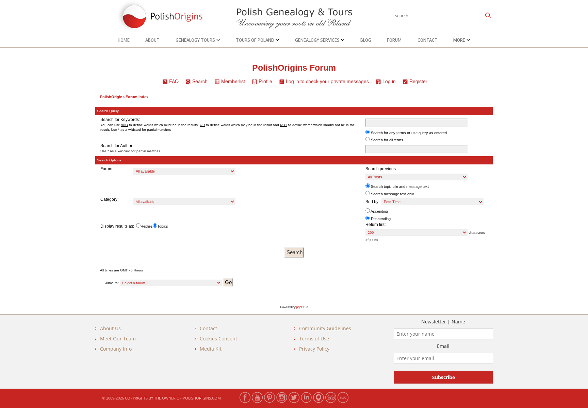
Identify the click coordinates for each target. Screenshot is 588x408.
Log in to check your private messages (327, 81)
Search (200, 81)
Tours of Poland (255, 40)
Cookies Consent (218, 338)
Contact (428, 40)
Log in (389, 81)
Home (124, 40)
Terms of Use (314, 338)
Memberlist (233, 81)
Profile (265, 81)
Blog (365, 40)
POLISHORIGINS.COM (202, 398)
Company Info (116, 348)
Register (418, 81)
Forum (394, 40)
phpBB (300, 307)
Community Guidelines (325, 328)
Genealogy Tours (196, 40)
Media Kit (211, 348)
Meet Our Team (118, 338)
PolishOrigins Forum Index (124, 97)
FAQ (174, 81)
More (459, 40)
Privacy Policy (314, 348)
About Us (110, 328)
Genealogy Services (318, 40)
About (152, 40)
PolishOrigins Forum (294, 67)
